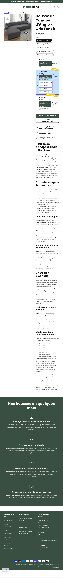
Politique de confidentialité (52, 564)
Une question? (8, 533)
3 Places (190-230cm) (44, 47)
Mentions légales (54, 566)
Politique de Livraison (25, 524)
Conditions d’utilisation (12, 566)
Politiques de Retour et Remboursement (26, 532)
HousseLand (24, 564)
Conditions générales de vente (25, 519)
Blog (5, 530)
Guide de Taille (8, 520)
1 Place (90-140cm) (43, 40)
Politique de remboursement (36, 564)
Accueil (6, 13)
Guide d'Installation (8, 525)
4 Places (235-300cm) (44, 51)
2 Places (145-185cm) (44, 44)
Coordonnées (55, 567)
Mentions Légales (24, 528)
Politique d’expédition (25, 566)
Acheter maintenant (47, 121)
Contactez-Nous (9, 549)
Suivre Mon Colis (7, 538)
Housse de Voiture (7, 544)
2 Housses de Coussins (44, 55)
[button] (5, 6)
